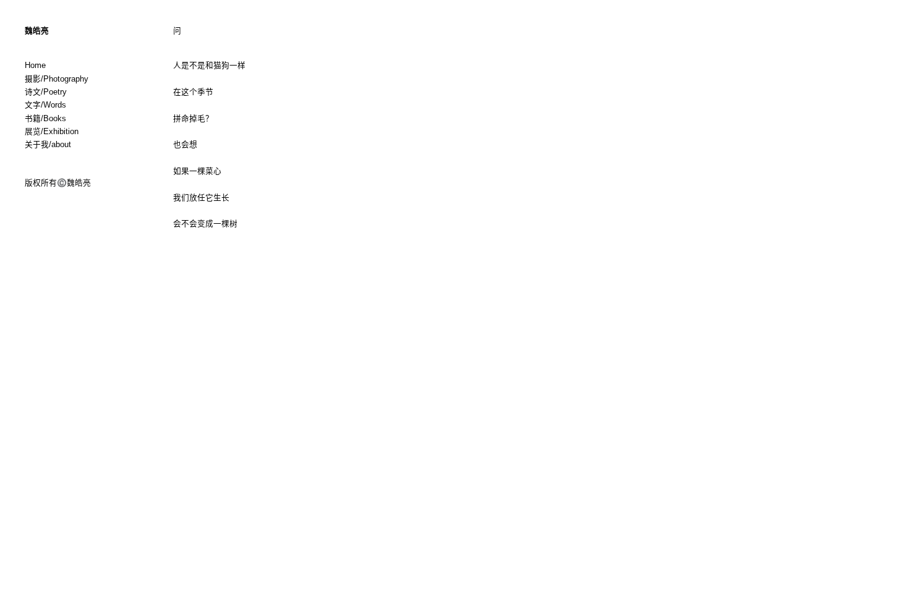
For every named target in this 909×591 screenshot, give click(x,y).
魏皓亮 (37, 31)
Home (35, 65)
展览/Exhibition (52, 131)
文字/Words (45, 105)
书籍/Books (45, 118)
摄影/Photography (56, 79)
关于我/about (48, 144)
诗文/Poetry (46, 92)
